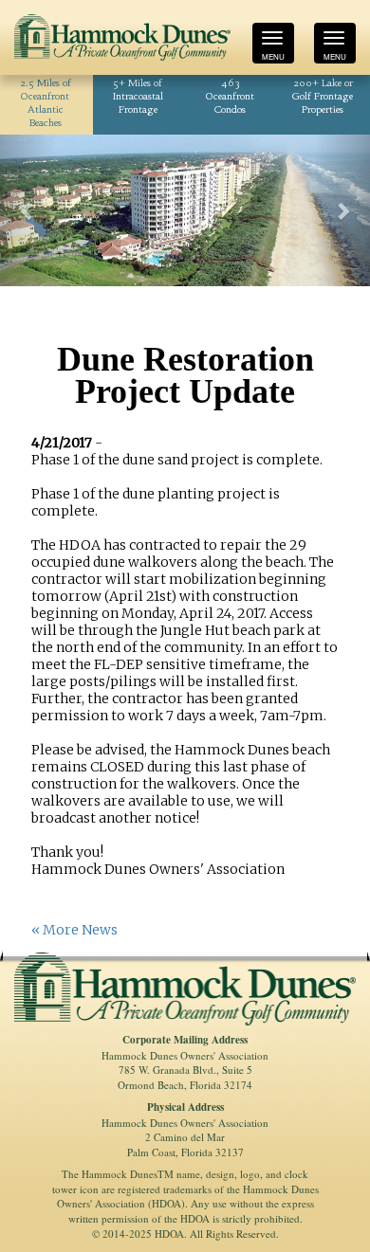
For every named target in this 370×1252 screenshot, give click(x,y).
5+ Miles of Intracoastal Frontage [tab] (138, 97)
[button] (28, 210)
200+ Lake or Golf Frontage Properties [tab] (322, 97)
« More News (74, 929)
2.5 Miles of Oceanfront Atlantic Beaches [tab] (45, 103)
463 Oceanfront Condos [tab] (230, 97)
